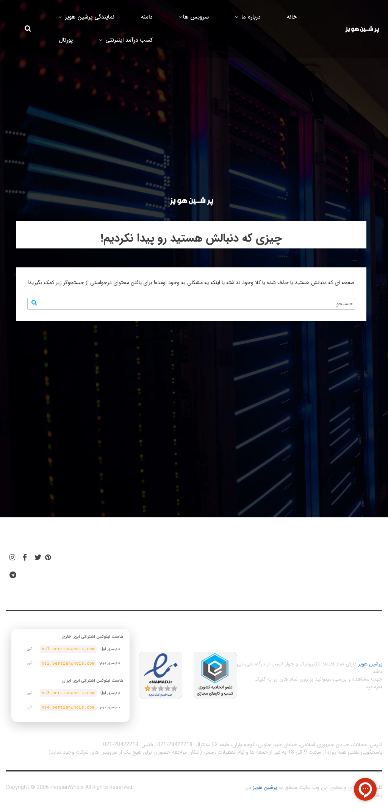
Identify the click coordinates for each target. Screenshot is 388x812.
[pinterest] (48, 558)
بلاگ (182, 560)
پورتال (66, 40)
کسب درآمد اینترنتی (128, 40)
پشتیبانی (79, 560)
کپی (29, 648)
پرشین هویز (370, 664)
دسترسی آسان (300, 560)
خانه (292, 17)
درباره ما (249, 17)
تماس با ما (82, 584)
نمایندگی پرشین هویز (88, 17)
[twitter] (37, 558)
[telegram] (12, 575)
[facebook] (25, 558)
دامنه (146, 17)
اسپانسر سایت (133, 560)
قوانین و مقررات (233, 560)
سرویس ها (196, 17)
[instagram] (12, 558)
